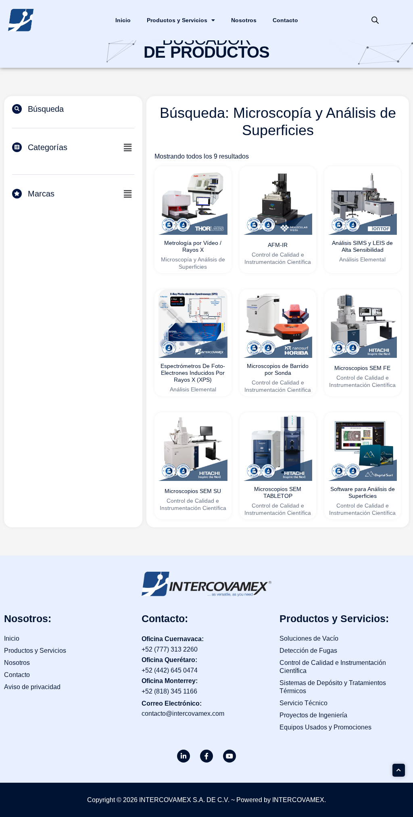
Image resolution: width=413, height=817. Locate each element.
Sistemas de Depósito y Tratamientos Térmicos (333, 686)
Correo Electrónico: (172, 703)
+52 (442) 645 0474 (170, 670)
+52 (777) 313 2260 (170, 649)
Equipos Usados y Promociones (325, 727)
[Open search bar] (375, 20)
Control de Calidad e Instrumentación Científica (333, 666)
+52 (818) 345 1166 (169, 691)
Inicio (123, 20)
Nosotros (244, 20)
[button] (127, 147)
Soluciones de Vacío (309, 638)
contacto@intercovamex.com (183, 713)
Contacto (285, 20)
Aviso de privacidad (32, 686)
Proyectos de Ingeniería (313, 715)
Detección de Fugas (308, 650)
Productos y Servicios (177, 20)
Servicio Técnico (303, 703)
